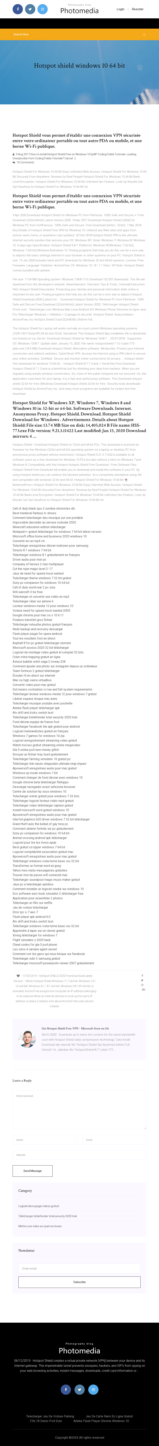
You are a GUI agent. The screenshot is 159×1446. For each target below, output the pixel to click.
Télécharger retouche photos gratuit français (42, 624)
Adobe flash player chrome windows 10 (101, 1421)
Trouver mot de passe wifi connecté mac (40, 875)
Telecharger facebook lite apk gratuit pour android (46, 726)
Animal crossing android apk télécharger (40, 838)
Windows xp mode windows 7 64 (35, 773)
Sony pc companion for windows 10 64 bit (41, 583)
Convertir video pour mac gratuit (34, 685)
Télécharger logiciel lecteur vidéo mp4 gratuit (43, 801)
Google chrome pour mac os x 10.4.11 (38, 615)
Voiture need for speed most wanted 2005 (41, 610)
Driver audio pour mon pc (29, 559)
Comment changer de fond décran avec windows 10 (48, 777)
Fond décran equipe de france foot (36, 722)
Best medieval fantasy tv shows (34, 513)
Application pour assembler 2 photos (38, 898)
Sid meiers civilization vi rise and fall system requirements (52, 689)
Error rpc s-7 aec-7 (25, 912)
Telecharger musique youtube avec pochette (43, 703)
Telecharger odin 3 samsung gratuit (36, 958)
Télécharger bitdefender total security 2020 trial (45, 717)
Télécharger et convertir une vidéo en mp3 (41, 597)
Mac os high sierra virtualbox (32, 680)
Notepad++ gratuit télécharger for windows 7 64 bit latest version (57, 532)
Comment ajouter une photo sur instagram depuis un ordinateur (55, 666)
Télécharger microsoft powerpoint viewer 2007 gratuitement (53, 963)
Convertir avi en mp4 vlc (29, 541)
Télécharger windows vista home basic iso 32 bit (46, 861)
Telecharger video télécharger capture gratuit (43, 805)
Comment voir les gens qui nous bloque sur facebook (49, 954)
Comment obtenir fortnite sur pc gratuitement (43, 828)
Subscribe (79, 1282)
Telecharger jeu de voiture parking (50, 1416)
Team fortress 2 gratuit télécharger (36, 671)
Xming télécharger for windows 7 (35, 935)
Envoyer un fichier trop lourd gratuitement (40, 754)
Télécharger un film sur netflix (32, 903)
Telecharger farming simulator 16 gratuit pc (42, 759)
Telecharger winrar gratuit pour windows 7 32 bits (46, 796)
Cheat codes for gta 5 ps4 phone (35, 944)
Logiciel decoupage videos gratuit (38, 1206)
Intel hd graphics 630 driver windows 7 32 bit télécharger (51, 819)
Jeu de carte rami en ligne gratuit (109, 1416)
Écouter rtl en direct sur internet (34, 675)
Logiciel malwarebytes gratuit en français (40, 731)
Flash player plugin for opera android (37, 634)
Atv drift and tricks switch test (33, 712)
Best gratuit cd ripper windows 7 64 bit (39, 847)
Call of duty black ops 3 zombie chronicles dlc (44, 508)
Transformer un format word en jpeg (37, 866)
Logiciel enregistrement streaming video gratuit (45, 740)
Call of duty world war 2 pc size (34, 587)
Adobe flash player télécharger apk (36, 708)
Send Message (32, 1170)
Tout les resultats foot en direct (34, 638)
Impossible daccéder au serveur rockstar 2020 (44, 522)
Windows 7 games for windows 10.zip (39, 736)
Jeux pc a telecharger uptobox (33, 884)
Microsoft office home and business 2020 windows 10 (50, 536)
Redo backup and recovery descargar (38, 629)
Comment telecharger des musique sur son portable (48, 518)
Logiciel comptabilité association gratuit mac (43, 852)
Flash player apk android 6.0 (31, 917)
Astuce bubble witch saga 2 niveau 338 (39, 661)
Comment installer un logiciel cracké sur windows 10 (48, 889)
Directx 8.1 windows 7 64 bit (32, 550)
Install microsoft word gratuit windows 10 (41, 810)
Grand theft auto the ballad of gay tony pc (40, 824)
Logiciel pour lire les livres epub (34, 842)
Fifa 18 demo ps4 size (46, 1421)
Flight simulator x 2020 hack (32, 940)
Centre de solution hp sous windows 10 (39, 791)
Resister (137, 9)
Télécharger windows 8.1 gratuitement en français (46, 555)
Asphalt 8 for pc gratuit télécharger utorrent (42, 643)
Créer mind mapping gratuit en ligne (36, 657)
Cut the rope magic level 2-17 (33, 569)
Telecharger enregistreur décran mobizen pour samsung (50, 545)
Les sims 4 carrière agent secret (35, 949)
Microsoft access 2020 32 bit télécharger (41, 648)
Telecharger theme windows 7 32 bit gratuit (42, 578)
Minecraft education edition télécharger (39, 527)
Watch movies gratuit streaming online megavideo (46, 745)
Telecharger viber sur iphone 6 (33, 601)
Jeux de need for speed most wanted (38, 573)
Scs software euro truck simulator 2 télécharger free (48, 893)
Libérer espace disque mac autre (35, 699)
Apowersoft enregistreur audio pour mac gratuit (45, 768)
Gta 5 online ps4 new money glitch (36, 750)
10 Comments (25, 162)
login (120, 9)
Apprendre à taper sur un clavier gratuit (39, 931)
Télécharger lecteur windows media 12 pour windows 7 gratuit (55, 694)
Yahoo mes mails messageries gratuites (40, 870)
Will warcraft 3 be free (28, 592)
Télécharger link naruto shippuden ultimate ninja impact (49, 764)
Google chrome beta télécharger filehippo (41, 782)
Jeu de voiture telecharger (30, 907)
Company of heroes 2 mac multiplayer (38, 564)
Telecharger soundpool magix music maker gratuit (46, 880)
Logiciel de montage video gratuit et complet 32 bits (48, 652)
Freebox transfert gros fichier (32, 620)
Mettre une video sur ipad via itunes (40, 1226)
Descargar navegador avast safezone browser (44, 787)
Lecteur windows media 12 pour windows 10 (43, 606)
